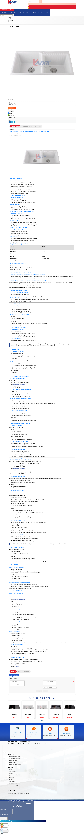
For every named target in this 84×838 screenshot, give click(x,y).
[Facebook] (10, 122)
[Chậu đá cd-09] (28, 707)
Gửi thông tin (4, 818)
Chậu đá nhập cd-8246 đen (70, 714)
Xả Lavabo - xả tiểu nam (13, 783)
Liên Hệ (46, 12)
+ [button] (23, 106)
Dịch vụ (28, 12)
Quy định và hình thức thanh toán (15, 758)
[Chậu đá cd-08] (42, 707)
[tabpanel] (42, 378)
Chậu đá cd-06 (14, 714)
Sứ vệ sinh (11, 773)
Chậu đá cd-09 (28, 714)
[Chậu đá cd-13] (56, 707)
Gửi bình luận (39, 691)
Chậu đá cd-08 (42, 714)
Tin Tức (40, 12)
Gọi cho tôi (11, 111)
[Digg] (14, 122)
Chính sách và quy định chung (14, 756)
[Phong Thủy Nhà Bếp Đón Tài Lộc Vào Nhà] (16, 795)
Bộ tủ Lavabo (11, 787)
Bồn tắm (10, 779)
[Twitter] (12, 122)
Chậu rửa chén (11, 777)
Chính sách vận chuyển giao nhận (15, 764)
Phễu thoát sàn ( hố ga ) (13, 785)
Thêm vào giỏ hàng (12, 107)
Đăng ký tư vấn (5, 831)
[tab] (15, 126)
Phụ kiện (10, 775)
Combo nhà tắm (12, 781)
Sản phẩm (22, 12)
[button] (14, 129)
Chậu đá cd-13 (56, 714)
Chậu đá (11, 133)
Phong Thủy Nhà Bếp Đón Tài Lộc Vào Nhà (16, 797)
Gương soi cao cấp (12, 771)
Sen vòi (10, 769)
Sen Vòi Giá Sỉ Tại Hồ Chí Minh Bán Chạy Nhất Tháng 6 (18, 793)
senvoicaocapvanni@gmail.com (19, 384)
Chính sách (11, 754)
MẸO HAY (34, 12)
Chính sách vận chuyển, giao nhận (15, 760)
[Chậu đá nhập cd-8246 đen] (70, 707)
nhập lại (45, 691)
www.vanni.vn (16, 386)
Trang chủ (4, 12)
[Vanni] (12, 4)
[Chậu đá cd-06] (14, 707)
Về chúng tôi (13, 12)
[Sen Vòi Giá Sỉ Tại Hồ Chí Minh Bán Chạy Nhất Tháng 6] (19, 792)
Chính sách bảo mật (12, 762)
